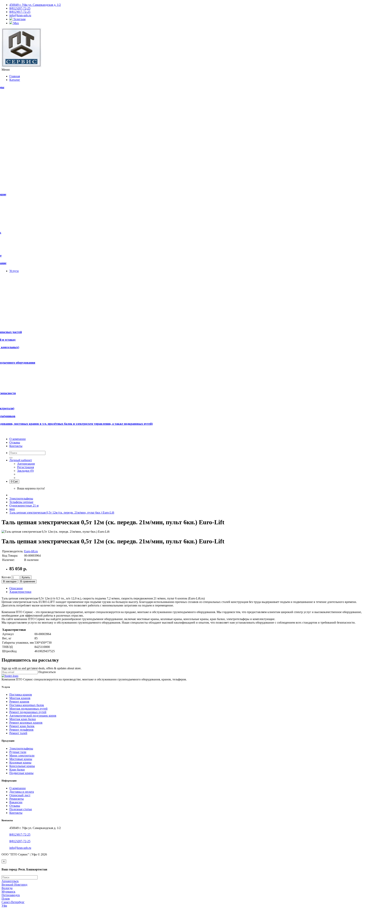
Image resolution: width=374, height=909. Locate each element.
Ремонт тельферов (21, 729)
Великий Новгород (14, 884)
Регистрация (25, 467)
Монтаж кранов (19, 698)
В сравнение (27, 581)
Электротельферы (21, 498)
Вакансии (15, 802)
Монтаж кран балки (22, 719)
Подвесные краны (21, 773)
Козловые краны (20, 762)
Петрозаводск (11, 895)
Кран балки (17, 769)
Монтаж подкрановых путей (28, 708)
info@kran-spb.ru (20, 847)
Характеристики (20, 591)
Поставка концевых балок (26, 705)
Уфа (4, 905)
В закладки (9, 581)
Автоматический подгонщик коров (32, 715)
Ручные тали (17, 752)
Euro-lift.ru (31, 551)
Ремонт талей (18, 733)
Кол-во (6, 577)
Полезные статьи (20, 809)
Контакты (15, 812)
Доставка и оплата (21, 791)
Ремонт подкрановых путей (27, 712)
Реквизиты (16, 798)
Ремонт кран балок (21, 726)
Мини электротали (21, 755)
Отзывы (14, 805)
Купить (26, 577)
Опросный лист (19, 795)
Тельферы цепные (21, 502)
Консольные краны (22, 766)
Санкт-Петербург (13, 902)
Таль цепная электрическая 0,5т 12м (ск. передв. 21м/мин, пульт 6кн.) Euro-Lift (61, 512)
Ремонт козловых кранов (25, 722)
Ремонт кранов (19, 701)
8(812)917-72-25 (19, 834)
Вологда (7, 888)
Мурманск (8, 891)
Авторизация (26, 463)
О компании (17, 788)
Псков (6, 898)
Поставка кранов (20, 694)
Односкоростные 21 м (24, 505)
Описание (16, 588)
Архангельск (10, 881)
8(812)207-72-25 (19, 841)
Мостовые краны (20, 759)
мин (12, 509)
